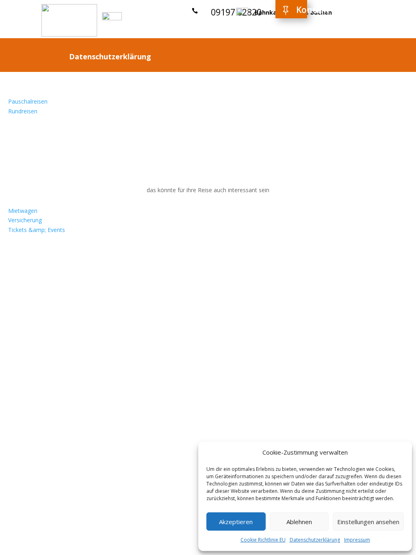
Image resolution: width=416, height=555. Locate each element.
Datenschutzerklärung (315, 539)
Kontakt (312, 9)
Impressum (357, 539)
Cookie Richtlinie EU (263, 539)
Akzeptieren (236, 522)
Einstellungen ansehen (368, 522)
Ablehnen (299, 522)
